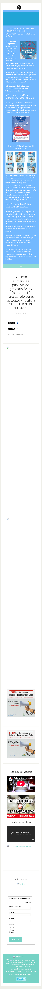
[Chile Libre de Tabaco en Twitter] (21, 980)
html (12, 927)
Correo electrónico (15, 906)
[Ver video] (21, 884)
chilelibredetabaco (21, 18)
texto (12, 930)
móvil (12, 932)
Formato (11, 924)
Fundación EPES (26, 969)
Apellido (11, 918)
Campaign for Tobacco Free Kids (26, 971)
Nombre (11, 912)
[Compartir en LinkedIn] (17, 323)
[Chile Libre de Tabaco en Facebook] (21, 975)
